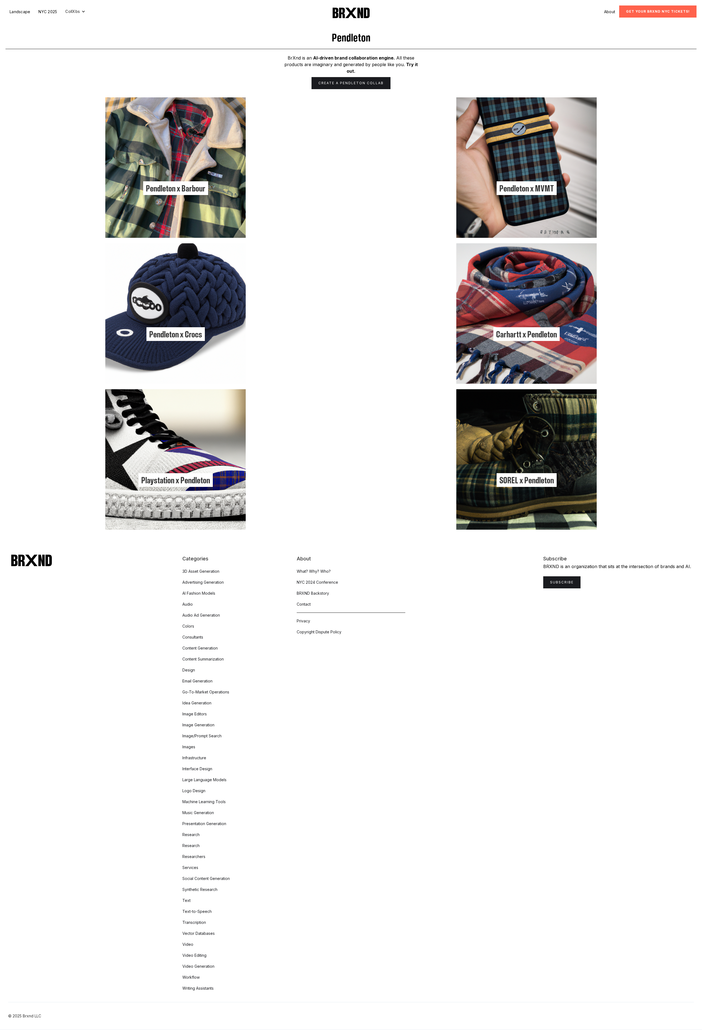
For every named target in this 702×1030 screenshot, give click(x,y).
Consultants (192, 637)
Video (187, 944)
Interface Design (197, 768)
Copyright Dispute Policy (319, 632)
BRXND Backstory (313, 593)
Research (191, 834)
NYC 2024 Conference (317, 582)
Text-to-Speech (197, 911)
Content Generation (200, 648)
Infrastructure (194, 757)
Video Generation (198, 966)
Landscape (20, 11)
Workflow (191, 977)
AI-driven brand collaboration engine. (354, 58)
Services (190, 867)
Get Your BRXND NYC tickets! (658, 11)
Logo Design (193, 790)
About (609, 11)
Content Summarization (203, 659)
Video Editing (194, 955)
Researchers (193, 856)
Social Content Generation (206, 878)
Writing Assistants (198, 988)
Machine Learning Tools (204, 801)
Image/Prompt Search (202, 735)
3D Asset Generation (200, 571)
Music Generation (198, 812)
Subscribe (562, 582)
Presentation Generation (204, 823)
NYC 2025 (47, 11)
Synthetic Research (199, 889)
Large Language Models (204, 779)
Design (188, 670)
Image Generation (198, 725)
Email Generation (197, 681)
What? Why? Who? (314, 571)
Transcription (194, 922)
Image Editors (194, 714)
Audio (187, 604)
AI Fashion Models (198, 593)
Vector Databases (198, 933)
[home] (351, 12)
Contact (304, 604)
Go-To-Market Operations (205, 692)
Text (186, 900)
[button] (75, 11)
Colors (188, 626)
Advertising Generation (203, 582)
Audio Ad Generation (201, 615)
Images (188, 746)
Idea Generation (196, 703)
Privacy (303, 621)
